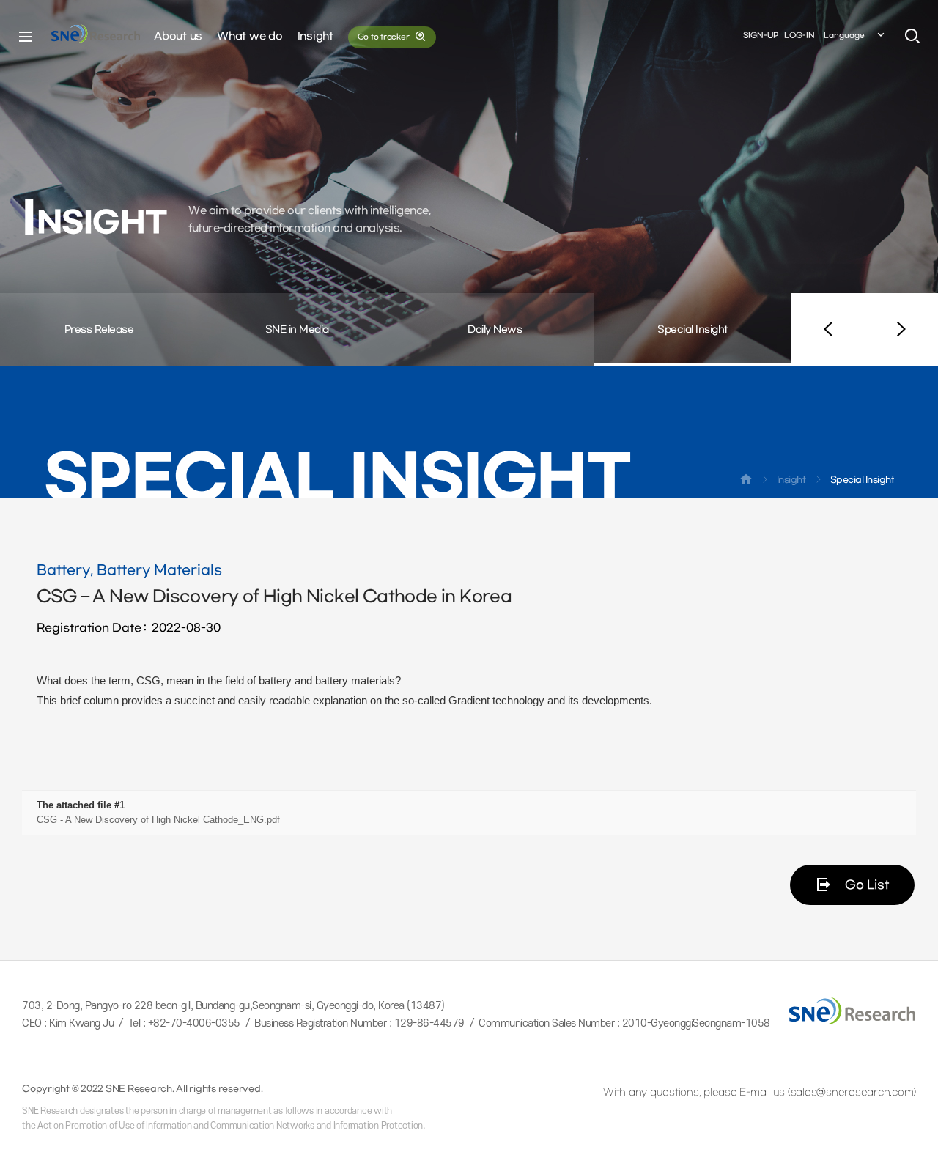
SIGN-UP (760, 36)
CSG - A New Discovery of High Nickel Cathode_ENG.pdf (158, 819)
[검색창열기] (912, 36)
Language (844, 36)
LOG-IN (799, 36)
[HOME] (746, 482)
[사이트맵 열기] (25, 36)
